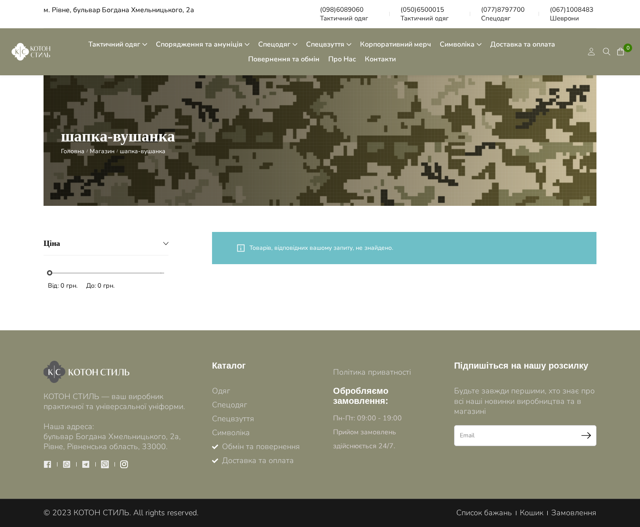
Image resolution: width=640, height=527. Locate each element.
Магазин (102, 151)
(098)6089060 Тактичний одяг (344, 14)
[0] (619, 51)
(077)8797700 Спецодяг (503, 14)
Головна (72, 151)
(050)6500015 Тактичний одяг (425, 14)
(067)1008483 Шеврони (571, 14)
